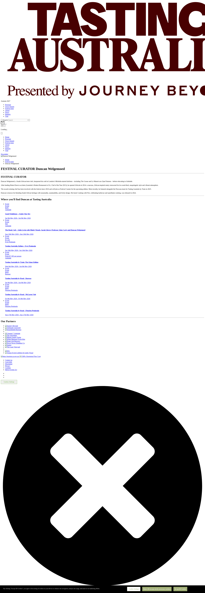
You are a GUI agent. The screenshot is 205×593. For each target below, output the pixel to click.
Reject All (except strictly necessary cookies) (156, 589)
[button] (3, 123)
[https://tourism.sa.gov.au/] (10, 356)
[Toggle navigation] (4, 126)
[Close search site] (29, 120)
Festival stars (9, 162)
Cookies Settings (9, 382)
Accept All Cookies (180, 589)
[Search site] (2, 120)
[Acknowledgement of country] (30, 356)
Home (7, 160)
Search (5, 120)
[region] (102, 589)
